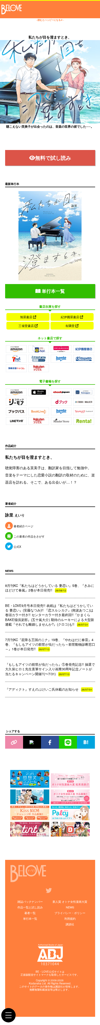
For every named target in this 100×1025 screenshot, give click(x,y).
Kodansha (35, 983)
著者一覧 (30, 913)
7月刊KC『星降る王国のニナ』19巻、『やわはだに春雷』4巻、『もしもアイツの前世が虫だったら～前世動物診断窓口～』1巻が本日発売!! (50, 644)
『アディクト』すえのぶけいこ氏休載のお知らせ (48, 689)
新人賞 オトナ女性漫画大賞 (70, 901)
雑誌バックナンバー (30, 901)
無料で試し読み (53, 157)
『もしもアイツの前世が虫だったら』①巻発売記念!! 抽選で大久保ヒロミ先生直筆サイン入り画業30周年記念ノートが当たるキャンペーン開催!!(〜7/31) (50, 669)
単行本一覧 (53, 291)
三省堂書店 (26, 325)
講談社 (70, 924)
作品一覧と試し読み (30, 907)
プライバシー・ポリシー (69, 913)
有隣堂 (70, 325)
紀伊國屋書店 (70, 317)
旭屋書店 (26, 317)
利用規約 (70, 918)
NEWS (70, 907)
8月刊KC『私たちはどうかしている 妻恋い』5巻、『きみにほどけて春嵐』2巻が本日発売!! (49, 588)
